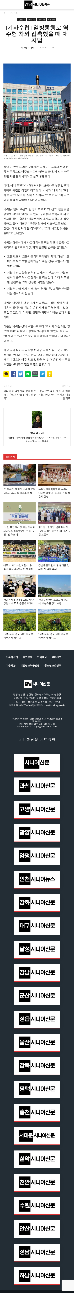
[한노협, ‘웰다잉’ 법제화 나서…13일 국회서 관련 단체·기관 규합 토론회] (54, 513)
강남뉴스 (13, 12)
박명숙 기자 (29, 47)
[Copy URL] (48, 55)
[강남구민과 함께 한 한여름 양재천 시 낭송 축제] (54, 551)
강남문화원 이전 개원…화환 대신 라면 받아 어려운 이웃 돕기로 (55, 395)
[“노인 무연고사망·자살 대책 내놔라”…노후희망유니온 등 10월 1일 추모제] (19, 513)
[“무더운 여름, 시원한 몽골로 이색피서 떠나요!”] (19, 620)
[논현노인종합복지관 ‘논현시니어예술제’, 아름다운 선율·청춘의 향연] (54, 475)
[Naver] (9, 55)
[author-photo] (37, 428)
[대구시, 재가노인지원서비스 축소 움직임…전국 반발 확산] (19, 551)
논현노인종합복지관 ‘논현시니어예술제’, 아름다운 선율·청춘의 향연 (54, 493)
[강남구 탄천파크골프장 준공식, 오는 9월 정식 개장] (54, 586)
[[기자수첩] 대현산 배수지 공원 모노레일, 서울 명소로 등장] (19, 475)
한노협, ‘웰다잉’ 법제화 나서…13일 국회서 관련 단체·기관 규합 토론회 (54, 531)
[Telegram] (40, 55)
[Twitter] (25, 55)
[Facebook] (17, 55)
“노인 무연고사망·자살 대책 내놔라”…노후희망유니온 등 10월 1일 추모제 (19, 531)
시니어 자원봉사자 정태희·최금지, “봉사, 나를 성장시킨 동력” (19, 395)
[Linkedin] (32, 55)
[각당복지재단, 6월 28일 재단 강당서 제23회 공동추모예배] (19, 586)
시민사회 (51, 19)
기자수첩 (41, 19)
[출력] (56, 55)
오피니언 (31, 19)
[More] (64, 55)
